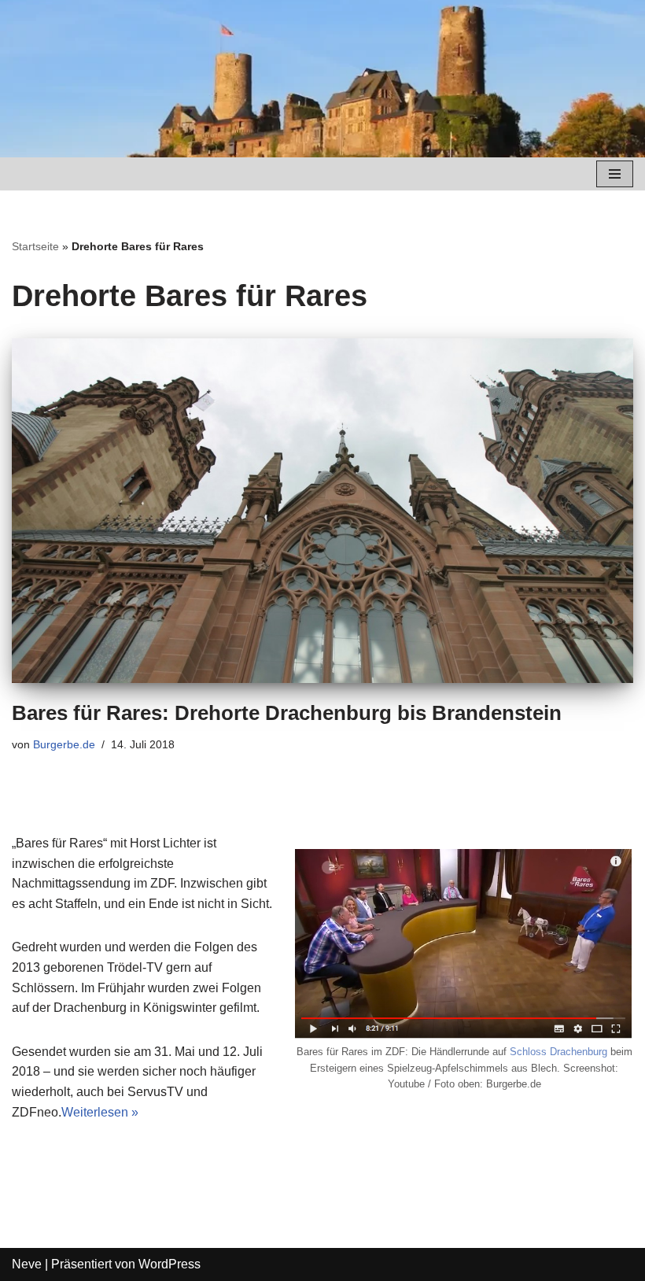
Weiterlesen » (99, 1112)
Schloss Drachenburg (558, 1052)
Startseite (35, 246)
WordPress (169, 1264)
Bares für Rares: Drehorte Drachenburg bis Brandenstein (287, 713)
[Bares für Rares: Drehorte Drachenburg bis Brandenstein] (322, 510)
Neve (27, 1264)
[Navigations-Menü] (614, 174)
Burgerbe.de (64, 744)
